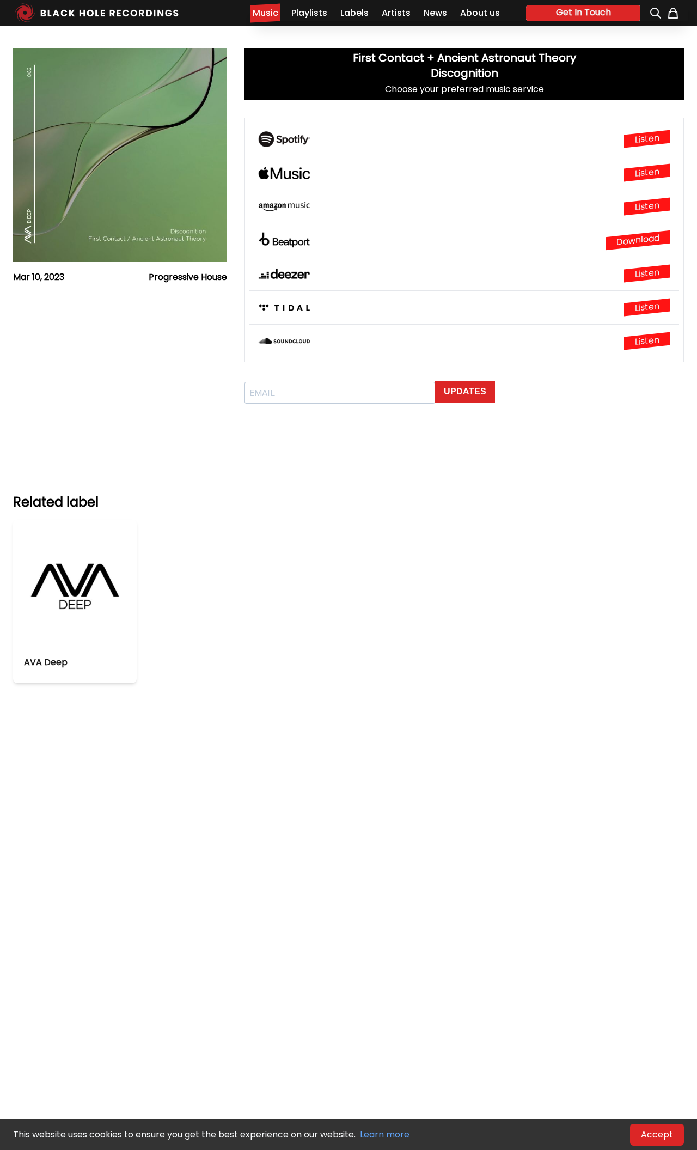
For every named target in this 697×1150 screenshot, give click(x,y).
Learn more (384, 1134)
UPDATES (465, 391)
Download (637, 240)
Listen (647, 139)
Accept (657, 1134)
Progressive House (188, 277)
